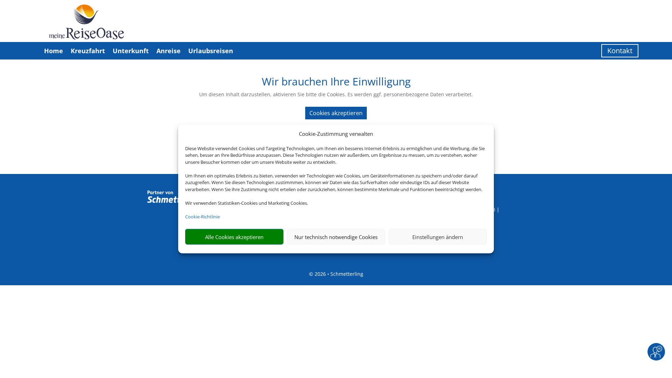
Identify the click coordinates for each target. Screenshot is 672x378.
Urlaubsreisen (210, 51)
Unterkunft (131, 51)
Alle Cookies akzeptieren (234, 236)
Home (53, 51)
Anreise (168, 51)
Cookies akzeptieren (336, 113)
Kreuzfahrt (88, 51)
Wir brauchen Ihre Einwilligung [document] (336, 82)
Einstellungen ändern (437, 236)
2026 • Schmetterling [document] (338, 274)
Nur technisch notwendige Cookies (336, 236)
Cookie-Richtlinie (202, 217)
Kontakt (619, 50)
